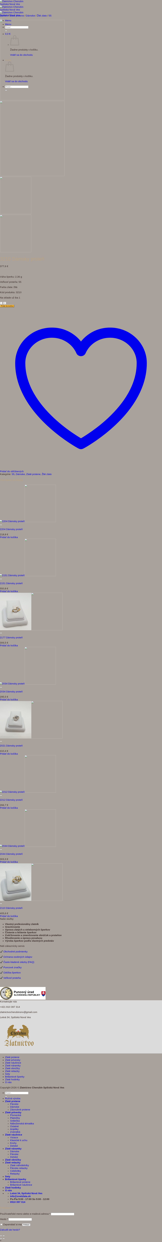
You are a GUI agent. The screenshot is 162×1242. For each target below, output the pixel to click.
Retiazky (15, 1173)
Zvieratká (15, 1132)
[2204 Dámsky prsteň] (28, 521)
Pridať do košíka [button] (9, 537)
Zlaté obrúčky (12, 1068)
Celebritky (15, 1171)
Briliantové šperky (14, 1076)
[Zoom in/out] (4, 1235)
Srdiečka (15, 1120)
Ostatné (14, 1126)
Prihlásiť (26, 1225)
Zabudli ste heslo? (10, 1229)
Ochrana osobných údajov (17, 957)
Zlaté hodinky (12, 1079)
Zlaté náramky (13, 1065)
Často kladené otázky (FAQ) (18, 962)
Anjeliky (14, 1129)
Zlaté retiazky (12, 1071)
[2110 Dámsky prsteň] (31, 900)
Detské (14, 1145)
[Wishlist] (1, 19)
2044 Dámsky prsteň (11, 854)
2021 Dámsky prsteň (11, 745)
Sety (7, 1074)
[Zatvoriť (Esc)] (1, 1235)
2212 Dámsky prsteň (11, 800)
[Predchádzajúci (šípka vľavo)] (1, 1238)
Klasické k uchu (18, 1140)
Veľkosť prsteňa (12, 978)
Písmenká (15, 1115)
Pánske (14, 1104)
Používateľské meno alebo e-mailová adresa (25, 1213)
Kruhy (13, 1143)
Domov (4, 15)
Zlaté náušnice (13, 1062)
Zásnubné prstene (20, 1109)
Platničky (15, 1118)
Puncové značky (12, 967)
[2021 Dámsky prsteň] (31, 737)
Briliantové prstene (20, 1182)
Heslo (4, 1219)
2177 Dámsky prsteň (11, 637)
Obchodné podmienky (15, 951)
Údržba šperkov (12, 972)
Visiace (14, 1137)
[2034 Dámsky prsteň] (28, 683)
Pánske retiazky (19, 1168)
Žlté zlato (42, 15)
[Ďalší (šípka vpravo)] (4, 1238)
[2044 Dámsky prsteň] (28, 846)
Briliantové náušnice (21, 1184)
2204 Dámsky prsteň (11, 529)
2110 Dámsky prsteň (11, 908)
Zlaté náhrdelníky (19, 1165)
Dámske (30, 15)
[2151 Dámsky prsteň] (28, 575)
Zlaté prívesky (12, 1060)
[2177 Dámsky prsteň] (31, 629)
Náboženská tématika (22, 1123)
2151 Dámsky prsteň (11, 583)
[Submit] (6, 1096)
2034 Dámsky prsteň (11, 691)
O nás (8, 1082)
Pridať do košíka (7, 306)
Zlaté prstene (17, 15)
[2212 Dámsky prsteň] (28, 792)
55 (50, 15)
